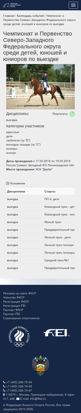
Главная (8, 15)
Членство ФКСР (14, 297)
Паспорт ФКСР (13, 310)
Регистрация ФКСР (16, 301)
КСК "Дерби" (44, 169)
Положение (17, 183)
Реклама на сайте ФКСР (19, 293)
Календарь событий (30, 15)
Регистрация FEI (14, 305)
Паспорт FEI (11, 314)
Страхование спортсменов (21, 318)
